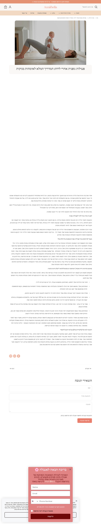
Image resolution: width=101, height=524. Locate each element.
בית (97, 18)
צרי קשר (24, 13)
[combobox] (34, 501)
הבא (12, 368)
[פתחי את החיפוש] (96, 7)
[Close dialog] (76, 501)
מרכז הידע (91, 18)
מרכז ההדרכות (65, 13)
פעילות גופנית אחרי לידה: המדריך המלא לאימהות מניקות (71, 18)
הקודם (87, 368)
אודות (32, 13)
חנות (77, 13)
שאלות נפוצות (41, 13)
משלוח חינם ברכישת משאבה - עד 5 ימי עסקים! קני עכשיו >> (50, 2)
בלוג (53, 13)
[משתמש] (10, 7)
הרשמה (50, 516)
